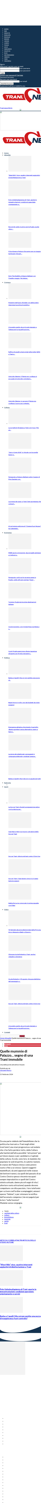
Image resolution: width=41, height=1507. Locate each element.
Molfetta (7, 51)
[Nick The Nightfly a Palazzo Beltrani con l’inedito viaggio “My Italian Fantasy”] (19, 272)
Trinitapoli (7, 61)
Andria (6, 29)
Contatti (7, 1032)
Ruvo (5, 53)
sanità (6, 1221)
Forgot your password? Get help (11, 75)
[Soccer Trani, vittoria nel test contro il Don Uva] (19, 852)
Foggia (6, 45)
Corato (6, 43)
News (6, 1046)
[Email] (35, 1077)
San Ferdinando (9, 55)
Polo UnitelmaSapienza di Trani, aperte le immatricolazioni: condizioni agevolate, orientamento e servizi (18, 1291)
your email (23, 81)
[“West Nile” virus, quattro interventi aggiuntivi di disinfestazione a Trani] (19, 171)
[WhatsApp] (27, 1077)
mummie (7, 1219)
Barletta (7, 33)
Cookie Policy (13, 1406)
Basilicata (7, 35)
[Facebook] (12, 1077)
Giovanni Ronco (5, 1070)
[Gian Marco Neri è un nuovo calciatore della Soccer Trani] (19, 827)
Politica (7, 658)
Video (6, 909)
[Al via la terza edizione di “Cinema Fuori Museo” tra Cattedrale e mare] (19, 522)
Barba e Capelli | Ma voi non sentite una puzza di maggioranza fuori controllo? (20, 1317)
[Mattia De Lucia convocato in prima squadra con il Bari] (19, 899)
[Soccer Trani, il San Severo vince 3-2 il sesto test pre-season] (19, 874)
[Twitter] (20, 1077)
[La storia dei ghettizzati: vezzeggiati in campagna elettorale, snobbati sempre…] (19, 750)
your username (24, 68)
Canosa (6, 41)
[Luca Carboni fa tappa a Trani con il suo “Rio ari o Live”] (19, 423)
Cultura (7, 407)
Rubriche (7, 783)
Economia (8, 532)
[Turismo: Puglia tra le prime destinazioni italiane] (19, 598)
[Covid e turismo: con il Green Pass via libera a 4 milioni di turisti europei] (19, 622)
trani (6, 1223)
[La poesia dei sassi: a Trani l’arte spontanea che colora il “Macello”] (19, 497)
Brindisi (6, 39)
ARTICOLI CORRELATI (8, 1240)
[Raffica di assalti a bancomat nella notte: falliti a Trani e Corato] (19, 348)
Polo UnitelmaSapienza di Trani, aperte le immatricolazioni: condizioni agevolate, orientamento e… (22, 202)
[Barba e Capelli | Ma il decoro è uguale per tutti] (19, 774)
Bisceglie (7, 37)
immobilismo (9, 1217)
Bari (5, 31)
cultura (6, 1215)
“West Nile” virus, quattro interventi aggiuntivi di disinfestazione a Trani (16, 1265)
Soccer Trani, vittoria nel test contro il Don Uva (24, 856)
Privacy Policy (4, 1406)
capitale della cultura (11, 1213)
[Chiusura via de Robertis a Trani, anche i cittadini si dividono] (19, 950)
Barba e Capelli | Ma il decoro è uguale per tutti (24, 779)
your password (24, 71)
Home (6, 153)
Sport (6, 787)
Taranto (6, 57)
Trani (6, 59)
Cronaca (7, 282)
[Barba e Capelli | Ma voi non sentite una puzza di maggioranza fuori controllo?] (19, 674)
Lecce (6, 47)
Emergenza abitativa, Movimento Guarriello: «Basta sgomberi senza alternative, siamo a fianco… (23, 729)
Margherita (8, 49)
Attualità (7, 155)
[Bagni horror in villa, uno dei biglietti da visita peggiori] (19, 698)
